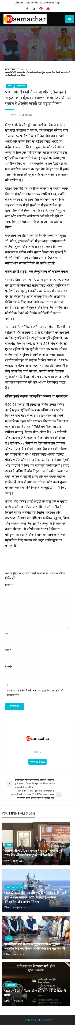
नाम (7, 634)
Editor (13, 115)
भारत (22, 69)
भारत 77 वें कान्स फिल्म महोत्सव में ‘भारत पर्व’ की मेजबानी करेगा (35, 993)
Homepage (10, 69)
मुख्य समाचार (21, 86)
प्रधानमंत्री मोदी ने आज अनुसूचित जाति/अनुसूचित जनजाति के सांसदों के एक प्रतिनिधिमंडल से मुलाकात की (34, 946)
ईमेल (8, 650)
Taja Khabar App (50, 2)
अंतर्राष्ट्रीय (11, 985)
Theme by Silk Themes (37, 1020)
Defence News (14, 887)
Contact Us (31, 2)
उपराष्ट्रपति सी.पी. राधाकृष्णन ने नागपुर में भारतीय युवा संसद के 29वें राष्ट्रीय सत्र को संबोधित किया (33, 853)
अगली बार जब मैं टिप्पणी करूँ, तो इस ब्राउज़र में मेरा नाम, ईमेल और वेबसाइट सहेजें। (35, 693)
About (19, 2)
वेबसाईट (8, 667)
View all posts (37, 762)
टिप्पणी (9, 585)
